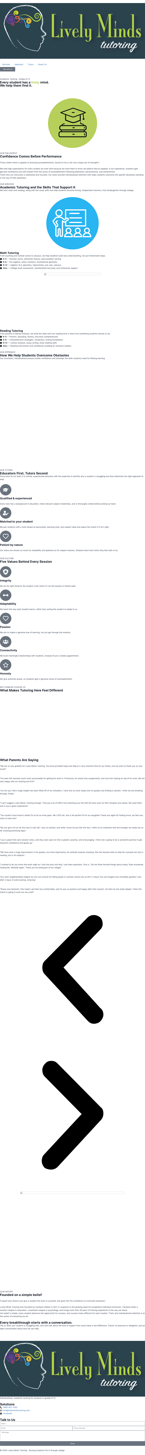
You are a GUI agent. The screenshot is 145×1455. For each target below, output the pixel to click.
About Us (42, 64)
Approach (18, 64)
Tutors (31, 64)
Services (6, 64)
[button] (72, 970)
